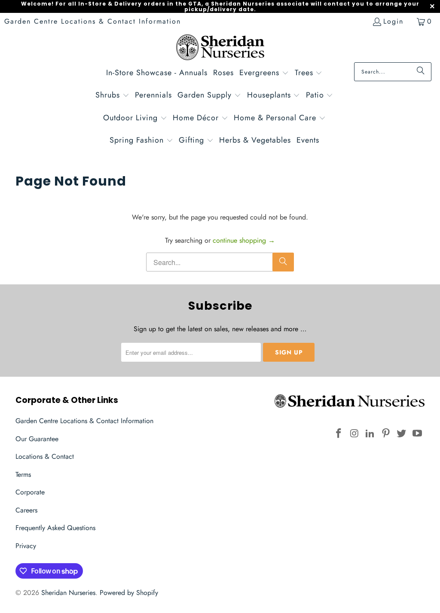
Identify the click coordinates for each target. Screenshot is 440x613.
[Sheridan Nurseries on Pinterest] (385, 433)
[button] (264, 73)
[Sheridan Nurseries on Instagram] (354, 433)
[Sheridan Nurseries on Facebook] (338, 433)
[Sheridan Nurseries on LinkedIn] (370, 433)
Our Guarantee (36, 439)
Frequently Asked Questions (55, 528)
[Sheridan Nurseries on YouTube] (417, 433)
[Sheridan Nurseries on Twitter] (401, 433)
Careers (26, 510)
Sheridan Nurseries (68, 593)
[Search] (420, 71)
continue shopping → (244, 240)
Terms (23, 474)
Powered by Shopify (129, 593)
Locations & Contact (44, 456)
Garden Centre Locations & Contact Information (92, 21)
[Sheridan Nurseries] (220, 48)
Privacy (25, 546)
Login (393, 21)
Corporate (30, 492)
